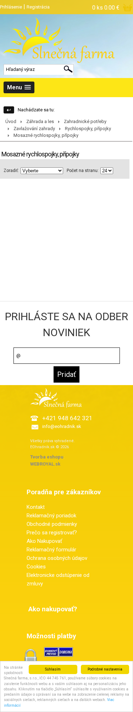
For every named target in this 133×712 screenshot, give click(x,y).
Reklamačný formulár (51, 549)
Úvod (10, 121)
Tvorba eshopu (46, 457)
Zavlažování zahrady (34, 128)
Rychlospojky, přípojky (88, 128)
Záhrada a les (40, 121)
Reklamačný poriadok (51, 515)
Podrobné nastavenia (105, 669)
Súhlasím (53, 669)
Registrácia (38, 7)
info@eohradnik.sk (61, 426)
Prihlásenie (11, 7)
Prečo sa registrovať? (52, 532)
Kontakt (36, 507)
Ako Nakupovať (44, 541)
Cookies (36, 566)
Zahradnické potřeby (85, 121)
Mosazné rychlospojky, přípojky (45, 135)
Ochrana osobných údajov (57, 558)
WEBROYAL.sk (45, 464)
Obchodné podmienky (52, 524)
